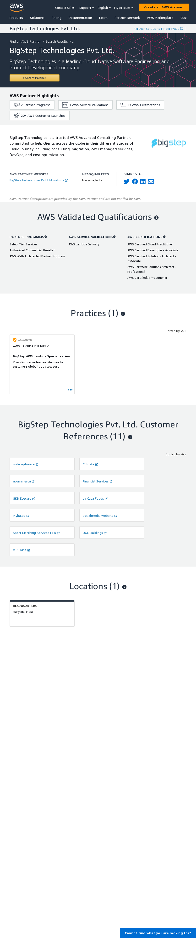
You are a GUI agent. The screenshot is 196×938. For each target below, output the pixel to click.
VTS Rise (20, 550)
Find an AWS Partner (25, 41)
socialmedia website (98, 515)
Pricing (56, 17)
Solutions (37, 17)
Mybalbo (19, 515)
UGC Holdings (93, 533)
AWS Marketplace (160, 17)
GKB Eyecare (22, 498)
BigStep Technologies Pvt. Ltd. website (37, 180)
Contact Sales (65, 8)
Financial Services (96, 481)
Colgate (88, 464)
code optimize (24, 464)
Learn (103, 17)
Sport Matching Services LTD (34, 533)
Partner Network (127, 17)
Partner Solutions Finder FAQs (156, 28)
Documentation (80, 17)
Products (16, 17)
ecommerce (22, 481)
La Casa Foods (93, 498)
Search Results (56, 41)
